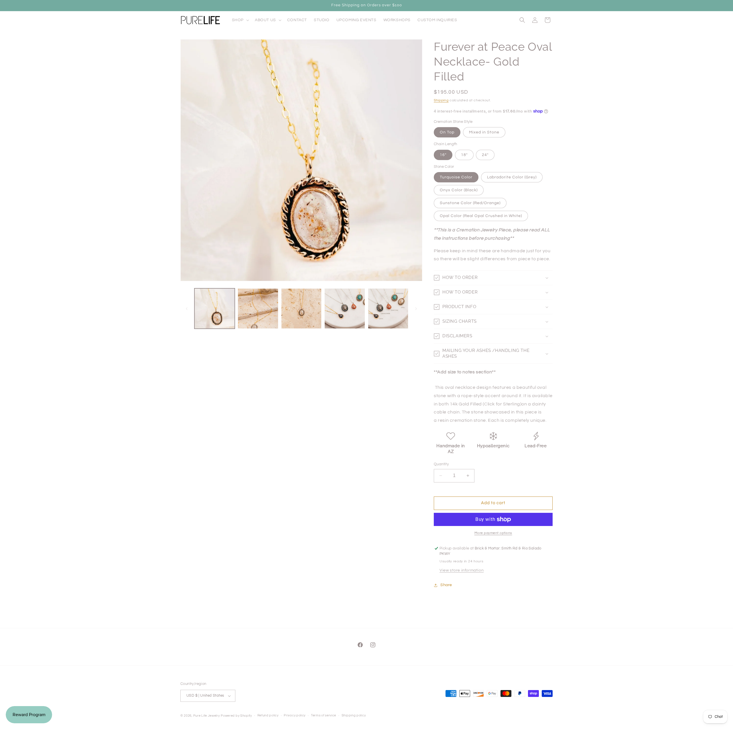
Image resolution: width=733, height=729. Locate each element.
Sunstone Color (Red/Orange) (470, 203)
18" (464, 155)
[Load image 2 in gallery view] (258, 308)
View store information (462, 570)
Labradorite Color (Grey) (512, 177)
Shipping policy (354, 715)
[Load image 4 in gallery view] (344, 308)
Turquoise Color (456, 177)
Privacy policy (295, 715)
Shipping (441, 100)
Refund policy (268, 715)
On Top (447, 132)
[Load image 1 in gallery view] (214, 308)
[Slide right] (416, 308)
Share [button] (446, 585)
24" (485, 155)
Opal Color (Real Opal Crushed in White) (481, 216)
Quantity (441, 464)
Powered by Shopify (236, 715)
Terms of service (323, 715)
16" (443, 155)
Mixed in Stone (484, 132)
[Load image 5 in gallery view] (388, 308)
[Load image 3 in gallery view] (301, 308)
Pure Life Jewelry (206, 715)
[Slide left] (186, 308)
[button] (239, 20)
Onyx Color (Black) (459, 190)
